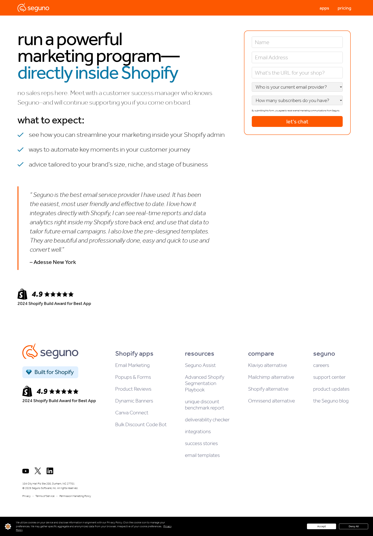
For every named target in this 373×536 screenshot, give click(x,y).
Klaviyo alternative (267, 365)
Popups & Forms (133, 377)
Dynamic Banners (134, 401)
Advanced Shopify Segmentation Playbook (204, 383)
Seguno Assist (200, 365)
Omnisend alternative (271, 401)
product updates (331, 389)
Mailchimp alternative (271, 377)
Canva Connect (131, 412)
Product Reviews (133, 389)
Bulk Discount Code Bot (141, 424)
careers (321, 365)
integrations (198, 431)
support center (329, 377)
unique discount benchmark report (204, 404)
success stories (201, 443)
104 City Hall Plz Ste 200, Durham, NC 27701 (48, 483)
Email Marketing (132, 365)
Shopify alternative (268, 389)
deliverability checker (207, 419)
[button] (324, 8)
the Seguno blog (331, 401)
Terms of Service (44, 496)
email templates (202, 455)
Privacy (26, 496)
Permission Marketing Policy (75, 496)
